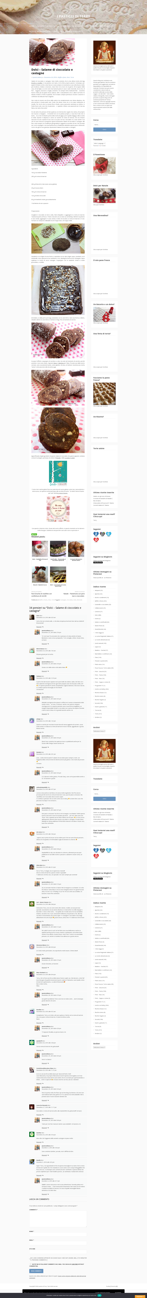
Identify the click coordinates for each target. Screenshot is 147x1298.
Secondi (97, 703)
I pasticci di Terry (73, 16)
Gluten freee (98, 625)
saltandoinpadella (41, 787)
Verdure (97, 717)
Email (31, 1240)
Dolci (68, 77)
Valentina (61, 363)
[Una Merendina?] (104, 247)
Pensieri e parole (100, 661)
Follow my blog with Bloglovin (102, 560)
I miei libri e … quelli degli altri (68, 31)
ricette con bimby (100, 689)
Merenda (79, 600)
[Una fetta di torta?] (104, 351)
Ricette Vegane (99, 699)
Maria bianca (40, 649)
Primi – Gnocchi (99, 671)
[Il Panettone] (104, 165)
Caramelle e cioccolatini (101, 604)
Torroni (97, 710)
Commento (33, 1209)
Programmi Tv (99, 685)
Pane (96, 657)
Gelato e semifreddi (101, 622)
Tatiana (38, 676)
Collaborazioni (99, 608)
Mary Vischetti (40, 972)
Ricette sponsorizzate (39, 31)
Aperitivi (97, 594)
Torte (72, 77)
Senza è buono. (63, 493)
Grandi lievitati (99, 629)
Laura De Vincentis (41, 1105)
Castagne (63, 600)
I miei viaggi (98, 632)
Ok (99, 1295)
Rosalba (38, 1009)
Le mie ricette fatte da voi (84, 26)
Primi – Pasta (99, 675)
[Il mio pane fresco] (104, 278)
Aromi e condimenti (100, 597)
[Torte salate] (104, 466)
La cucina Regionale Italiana (103, 636)
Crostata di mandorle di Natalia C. (103, 498)
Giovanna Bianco (41, 945)
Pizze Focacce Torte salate (103, 668)
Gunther (38, 1133)
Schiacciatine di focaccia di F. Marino (103, 503)
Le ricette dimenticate (101, 640)
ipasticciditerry (37, 77)
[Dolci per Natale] (104, 202)
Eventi (97, 618)
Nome (31, 1231)
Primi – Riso (98, 678)
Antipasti (97, 590)
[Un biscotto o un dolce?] (104, 314)
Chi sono (65, 26)
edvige (38, 719)
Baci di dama (97, 501)
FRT (117, 1286)
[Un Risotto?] (104, 428)
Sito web (32, 1249)
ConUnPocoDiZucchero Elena (44, 1068)
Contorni (97, 611)
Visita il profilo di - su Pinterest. (102, 577)
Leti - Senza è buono (42, 902)
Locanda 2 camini (70, 458)
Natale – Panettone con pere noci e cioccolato (74, 594)
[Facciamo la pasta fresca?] (104, 394)
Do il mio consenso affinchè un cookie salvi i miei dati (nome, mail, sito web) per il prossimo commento (58, 1259)
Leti (55, 367)
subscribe (75, 1264)
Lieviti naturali (99, 643)
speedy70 (39, 1041)
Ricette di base (99, 692)
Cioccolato (70, 600)
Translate (104, 145)
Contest (104, 26)
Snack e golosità (99, 706)
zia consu (39, 832)
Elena (74, 116)
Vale (61, 116)
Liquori (97, 647)
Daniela (38, 752)
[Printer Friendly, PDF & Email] (34, 534)
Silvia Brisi (39, 865)
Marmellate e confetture (102, 654)
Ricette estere (99, 696)
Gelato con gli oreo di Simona (101, 496)
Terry (95, 520)
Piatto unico (98, 664)
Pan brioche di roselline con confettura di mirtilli (41, 594)
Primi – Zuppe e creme (101, 682)
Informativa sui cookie (48, 26)
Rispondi (38, 627)
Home (31, 26)
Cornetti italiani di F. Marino (101, 505)
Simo (37, 615)
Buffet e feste (62, 77)
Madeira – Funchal (100, 650)
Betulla (58, 458)
